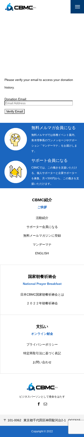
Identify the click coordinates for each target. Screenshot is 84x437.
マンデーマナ (42, 244)
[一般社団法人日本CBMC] (20, 7)
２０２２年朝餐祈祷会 (42, 303)
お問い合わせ (42, 362)
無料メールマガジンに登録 (42, 235)
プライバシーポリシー (42, 344)
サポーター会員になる (42, 227)
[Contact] (45, 404)
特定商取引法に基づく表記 (42, 353)
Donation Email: (15, 99)
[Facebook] (39, 404)
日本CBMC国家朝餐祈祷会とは (42, 294)
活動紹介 (42, 218)
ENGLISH (42, 253)
